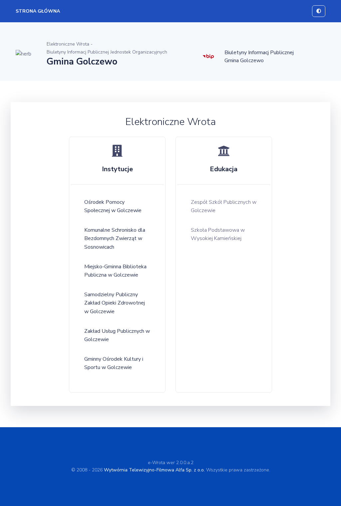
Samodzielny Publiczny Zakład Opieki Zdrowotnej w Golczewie (114, 303)
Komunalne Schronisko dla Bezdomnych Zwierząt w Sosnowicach (114, 238)
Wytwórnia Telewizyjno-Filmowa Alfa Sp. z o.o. (154, 470)
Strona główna (38, 11)
